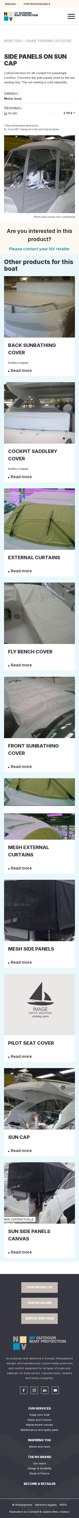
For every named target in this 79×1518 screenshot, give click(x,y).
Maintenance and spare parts (39, 1429)
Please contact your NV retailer (39, 248)
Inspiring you (39, 1440)
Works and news (39, 1446)
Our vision (39, 1463)
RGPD (63, 1504)
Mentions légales (46, 1504)
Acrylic (13, 113)
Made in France (39, 1473)
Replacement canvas (39, 1424)
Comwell (33, 1511)
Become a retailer (40, 1484)
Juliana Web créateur (56, 1511)
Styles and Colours (39, 1419)
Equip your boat (39, 1414)
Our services (39, 1408)
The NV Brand (39, 1457)
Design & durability (39, 1468)
